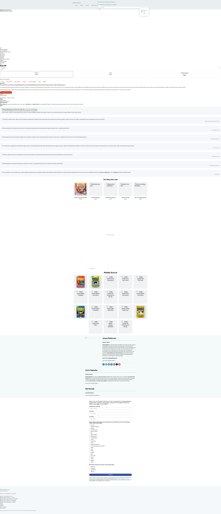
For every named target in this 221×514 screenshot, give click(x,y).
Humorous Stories (11, 97)
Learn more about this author (108, 360)
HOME (1, 503)
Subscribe (110, 474)
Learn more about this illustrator (92, 395)
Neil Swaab (89, 389)
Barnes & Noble (9, 81)
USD (144, 11)
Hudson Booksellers (32, 81)
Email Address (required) (94, 406)
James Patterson (109, 338)
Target (40, 81)
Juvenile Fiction (3, 97)
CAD (144, 13)
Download (92, 268)
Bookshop (24, 81)
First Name (91, 411)
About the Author (3, 102)
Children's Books (3, 95)
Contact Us (22, 510)
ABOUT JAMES (3, 507)
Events (87, 5)
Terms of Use (12, 510)
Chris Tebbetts (91, 370)
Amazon (2, 81)
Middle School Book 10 (4, 101)
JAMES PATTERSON (76, 2)
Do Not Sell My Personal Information (30, 510)
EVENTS (2, 505)
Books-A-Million (17, 81)
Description (2, 83)
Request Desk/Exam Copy (6, 92)
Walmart (44, 81)
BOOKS (1, 504)
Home (76, 5)
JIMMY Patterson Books (5, 59)
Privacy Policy (17, 510)
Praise (1, 105)
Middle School (3, 100)
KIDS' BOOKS (3, 508)
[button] (110, 48)
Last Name (91, 416)
